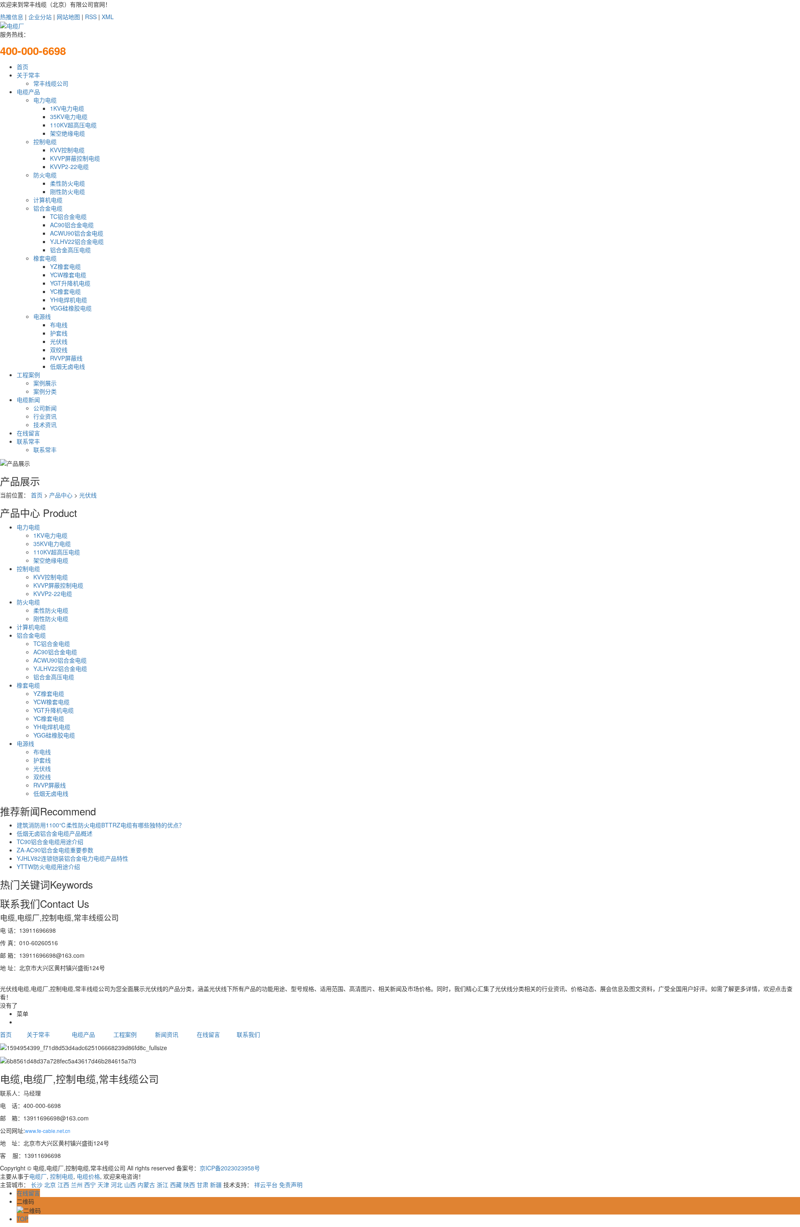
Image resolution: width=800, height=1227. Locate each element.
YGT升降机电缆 (70, 283)
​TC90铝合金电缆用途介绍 (50, 841)
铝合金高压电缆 (70, 250)
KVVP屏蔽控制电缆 (75, 158)
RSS (91, 16)
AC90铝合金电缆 (72, 225)
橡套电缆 (45, 258)
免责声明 (290, 1184)
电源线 (42, 316)
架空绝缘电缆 (67, 133)
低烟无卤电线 (67, 366)
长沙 (36, 1184)
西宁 (90, 1184)
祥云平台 (266, 1184)
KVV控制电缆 (67, 150)
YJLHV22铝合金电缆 (77, 241)
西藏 (176, 1184)
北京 (50, 1184)
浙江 (162, 1184)
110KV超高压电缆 (73, 125)
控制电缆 (45, 141)
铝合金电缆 (47, 208)
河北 (116, 1184)
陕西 (189, 1184)
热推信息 (11, 16)
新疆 (216, 1184)
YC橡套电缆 (65, 291)
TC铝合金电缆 (68, 216)
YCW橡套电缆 (68, 275)
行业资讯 (45, 416)
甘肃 (202, 1184)
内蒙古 (146, 1184)
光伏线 (59, 341)
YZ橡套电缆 (65, 266)
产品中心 (60, 495)
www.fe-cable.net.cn (47, 1130)
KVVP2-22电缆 (69, 166)
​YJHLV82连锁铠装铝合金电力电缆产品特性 (72, 858)
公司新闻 (45, 408)
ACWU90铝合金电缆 (76, 233)
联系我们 (248, 1034)
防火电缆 (45, 175)
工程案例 (28, 374)
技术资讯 (45, 424)
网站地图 (68, 16)
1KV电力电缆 (67, 108)
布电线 (59, 324)
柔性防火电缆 (67, 183)
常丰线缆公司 (50, 83)
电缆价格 (87, 1176)
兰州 (76, 1184)
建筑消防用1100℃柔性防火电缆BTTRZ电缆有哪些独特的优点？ (101, 825)
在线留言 (28, 433)
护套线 (59, 333)
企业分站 (40, 16)
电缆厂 (38, 1176)
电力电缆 (45, 100)
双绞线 (59, 349)
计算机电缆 (47, 200)
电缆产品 (28, 91)
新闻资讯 (166, 1034)
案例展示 (45, 383)
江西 (63, 1184)
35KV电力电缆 (69, 116)
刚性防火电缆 (67, 191)
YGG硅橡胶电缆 (71, 308)
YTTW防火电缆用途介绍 (48, 866)
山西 (130, 1184)
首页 (22, 66)
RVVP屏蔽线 (66, 358)
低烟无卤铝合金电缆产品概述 (54, 833)
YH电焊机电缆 (68, 300)
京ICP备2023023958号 (230, 1168)
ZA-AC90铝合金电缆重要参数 (55, 850)
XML (108, 16)
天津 (103, 1184)
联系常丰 (28, 441)
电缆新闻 (28, 399)
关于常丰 (28, 75)
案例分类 (45, 391)
